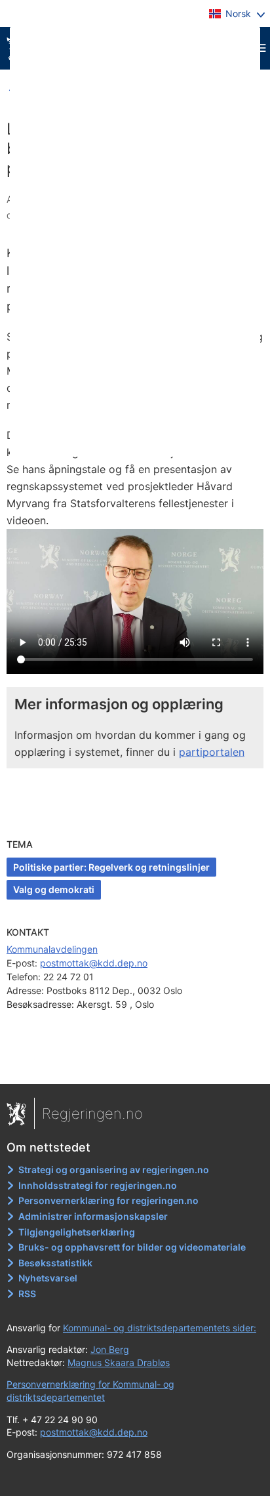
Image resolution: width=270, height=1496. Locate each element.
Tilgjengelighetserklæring (76, 1231)
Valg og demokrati (53, 889)
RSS (27, 1293)
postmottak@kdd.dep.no (93, 962)
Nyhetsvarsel (47, 1277)
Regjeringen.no (92, 1113)
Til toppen (135, 1064)
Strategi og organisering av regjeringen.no (113, 1169)
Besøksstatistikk (55, 1262)
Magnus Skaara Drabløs (119, 1362)
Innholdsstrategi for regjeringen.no (97, 1185)
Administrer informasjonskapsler (93, 1216)
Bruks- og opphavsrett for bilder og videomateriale (132, 1247)
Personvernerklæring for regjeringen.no (108, 1200)
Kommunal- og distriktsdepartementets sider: (159, 1327)
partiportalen (211, 751)
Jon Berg (109, 1349)
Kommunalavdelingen (52, 949)
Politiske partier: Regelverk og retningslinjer (111, 867)
